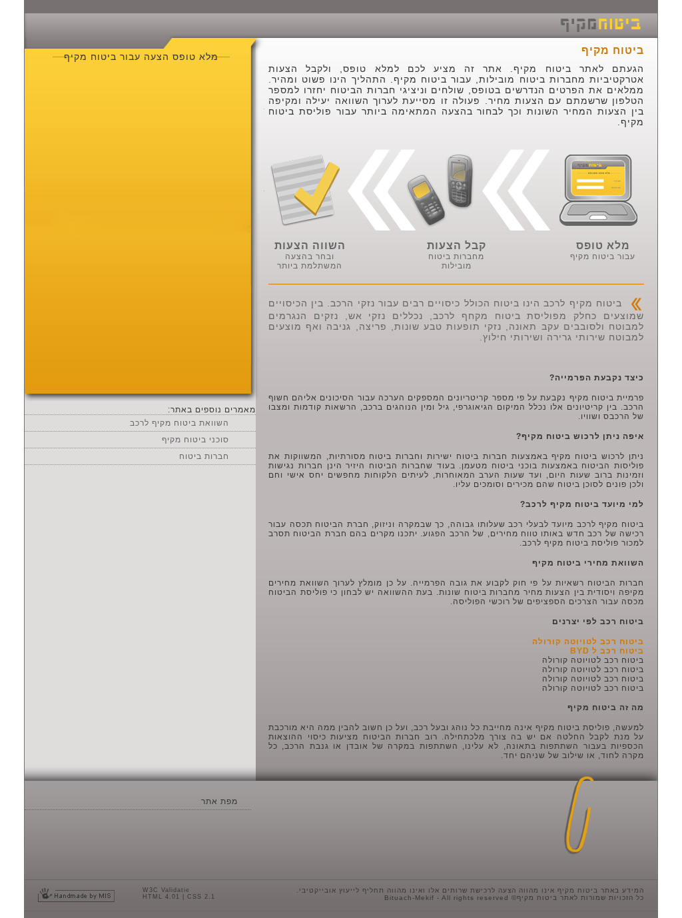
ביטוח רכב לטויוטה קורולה (588, 641)
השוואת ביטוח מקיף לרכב (179, 423)
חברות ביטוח (204, 456)
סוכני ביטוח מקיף (195, 439)
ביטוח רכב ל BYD (607, 651)
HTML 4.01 (161, 896)
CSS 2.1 (201, 896)
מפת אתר (219, 801)
